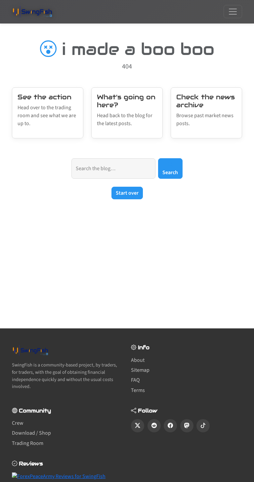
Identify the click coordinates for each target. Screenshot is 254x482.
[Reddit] (154, 425)
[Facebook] (170, 425)
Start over (127, 193)
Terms (138, 390)
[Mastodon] (186, 425)
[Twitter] (137, 425)
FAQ (135, 380)
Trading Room (27, 443)
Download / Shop (31, 433)
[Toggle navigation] (233, 11)
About (138, 360)
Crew (17, 423)
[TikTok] (203, 425)
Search (170, 172)
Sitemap (140, 370)
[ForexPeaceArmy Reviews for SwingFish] (59, 476)
